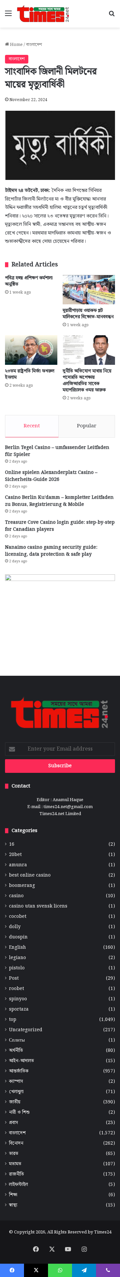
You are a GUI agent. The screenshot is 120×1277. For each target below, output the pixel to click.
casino (16, 896)
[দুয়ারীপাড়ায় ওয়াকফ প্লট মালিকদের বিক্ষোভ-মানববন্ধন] (89, 290)
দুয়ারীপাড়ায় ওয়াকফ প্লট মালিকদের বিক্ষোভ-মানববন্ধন (88, 314)
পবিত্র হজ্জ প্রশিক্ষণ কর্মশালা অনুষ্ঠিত (29, 281)
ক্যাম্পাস (16, 1081)
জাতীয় (14, 1102)
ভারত (13, 1153)
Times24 (102, 1232)
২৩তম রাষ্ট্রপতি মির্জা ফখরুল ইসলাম (29, 374)
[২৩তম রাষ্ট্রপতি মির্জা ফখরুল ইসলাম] (31, 349)
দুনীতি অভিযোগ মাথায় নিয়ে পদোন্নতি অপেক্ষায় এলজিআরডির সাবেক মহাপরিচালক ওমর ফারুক (87, 380)
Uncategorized (25, 1030)
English (17, 947)
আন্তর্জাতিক (18, 1071)
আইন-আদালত (21, 1061)
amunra (18, 865)
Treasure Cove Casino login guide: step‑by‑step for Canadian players (60, 526)
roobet (16, 988)
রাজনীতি (16, 1174)
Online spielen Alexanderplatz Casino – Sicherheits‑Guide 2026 (51, 476)
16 (11, 844)
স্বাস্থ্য (13, 1205)
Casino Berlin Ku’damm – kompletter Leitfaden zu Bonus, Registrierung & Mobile (59, 501)
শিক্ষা (13, 1195)
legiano (17, 957)
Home (16, 44)
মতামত (15, 1164)
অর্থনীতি (16, 1050)
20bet (15, 854)
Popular (86, 426)
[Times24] (43, 14)
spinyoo (18, 999)
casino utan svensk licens (38, 906)
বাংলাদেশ (34, 44)
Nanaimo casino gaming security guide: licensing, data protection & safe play (51, 551)
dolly (15, 926)
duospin (18, 937)
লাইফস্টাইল (18, 1184)
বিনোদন (16, 1143)
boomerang (22, 885)
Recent (32, 426)
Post (14, 978)
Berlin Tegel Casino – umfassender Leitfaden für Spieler (57, 451)
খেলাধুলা (16, 1091)
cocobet (17, 916)
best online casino (30, 875)
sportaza (19, 1009)
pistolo (17, 968)
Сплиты (17, 1040)
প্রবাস (13, 1122)
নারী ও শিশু (19, 1112)
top (12, 1019)
